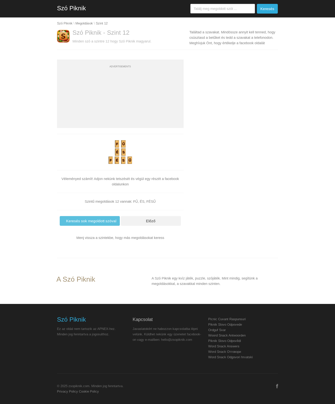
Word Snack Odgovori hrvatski (230, 357)
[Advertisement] (120, 101)
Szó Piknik (71, 8)
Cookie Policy (89, 391)
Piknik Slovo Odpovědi (224, 341)
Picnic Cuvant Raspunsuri (227, 319)
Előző (150, 221)
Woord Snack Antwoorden (227, 335)
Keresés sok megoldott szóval (91, 221)
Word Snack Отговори (224, 352)
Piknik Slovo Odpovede (225, 324)
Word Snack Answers (223, 346)
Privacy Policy (67, 391)
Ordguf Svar (217, 330)
